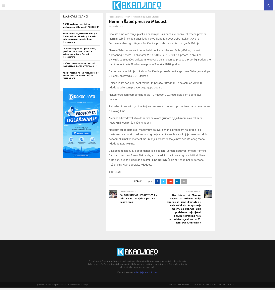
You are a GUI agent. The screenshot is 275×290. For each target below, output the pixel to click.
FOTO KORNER (198, 285)
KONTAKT (231, 285)
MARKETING (211, 285)
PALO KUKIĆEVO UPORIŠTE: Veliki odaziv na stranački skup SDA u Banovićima (139, 198)
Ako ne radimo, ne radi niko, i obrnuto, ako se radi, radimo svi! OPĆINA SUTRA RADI (81, 76)
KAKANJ (172, 285)
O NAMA (222, 285)
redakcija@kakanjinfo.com (146, 272)
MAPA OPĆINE (183, 285)
